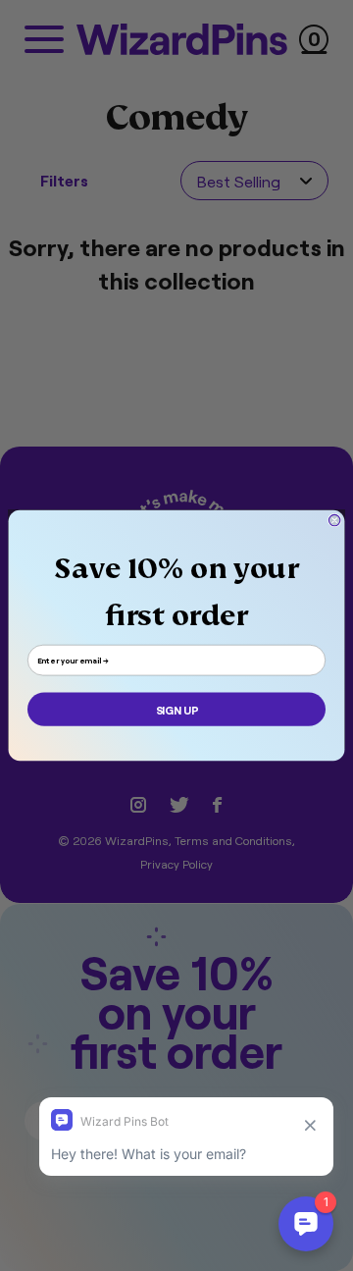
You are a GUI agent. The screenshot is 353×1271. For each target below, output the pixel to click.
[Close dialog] (333, 519)
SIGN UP (177, 709)
